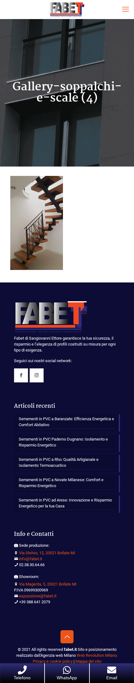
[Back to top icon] (67, 636)
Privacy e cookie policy (53, 661)
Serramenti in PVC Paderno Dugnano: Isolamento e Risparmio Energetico (63, 442)
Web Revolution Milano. (97, 655)
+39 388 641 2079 (34, 602)
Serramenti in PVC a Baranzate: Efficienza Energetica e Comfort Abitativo (66, 421)
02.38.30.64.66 (32, 564)
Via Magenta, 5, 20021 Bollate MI (48, 584)
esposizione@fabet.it (37, 596)
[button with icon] (21, 375)
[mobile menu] (125, 9)
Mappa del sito (88, 661)
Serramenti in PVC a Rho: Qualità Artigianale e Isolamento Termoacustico (58, 462)
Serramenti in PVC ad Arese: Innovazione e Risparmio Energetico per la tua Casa (65, 503)
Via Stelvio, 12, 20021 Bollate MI (47, 553)
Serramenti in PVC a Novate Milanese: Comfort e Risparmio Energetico (61, 482)
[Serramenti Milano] (67, 9)
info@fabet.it (30, 558)
